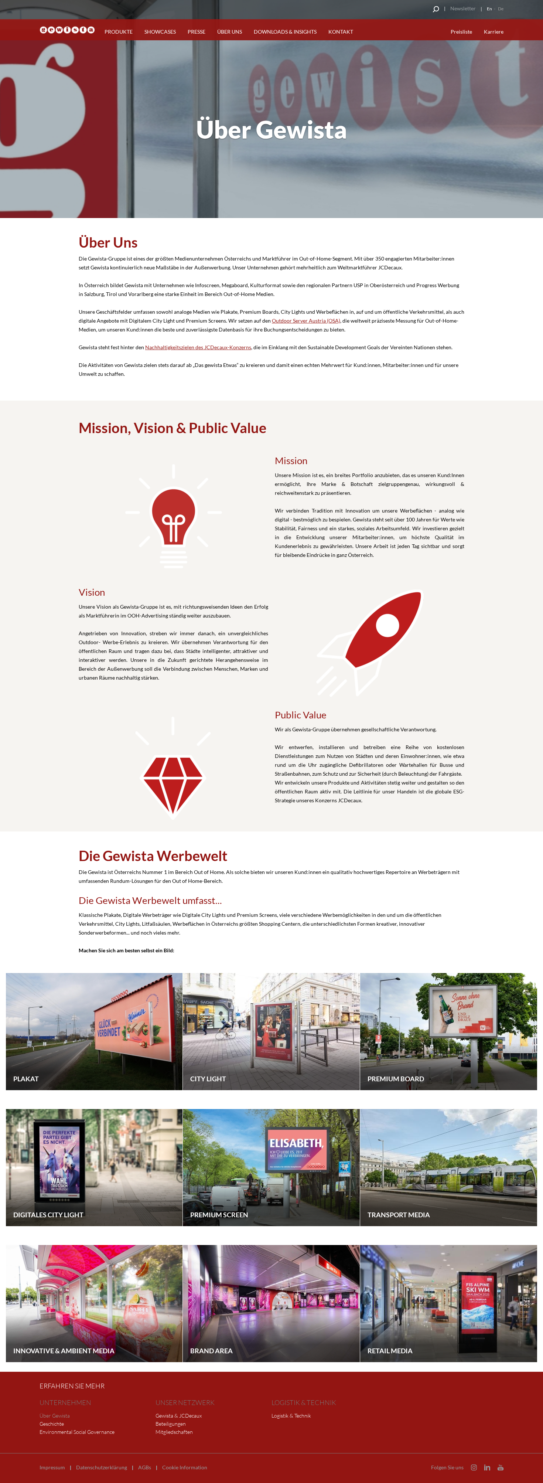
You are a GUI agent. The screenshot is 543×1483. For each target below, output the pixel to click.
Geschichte (52, 1424)
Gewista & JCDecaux (179, 1415)
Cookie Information (184, 1467)
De (500, 8)
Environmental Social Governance (77, 1432)
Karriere (493, 31)
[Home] (67, 30)
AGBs (144, 1467)
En (489, 8)
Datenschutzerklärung (101, 1467)
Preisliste (461, 31)
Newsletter (463, 8)
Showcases (160, 31)
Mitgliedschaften (174, 1432)
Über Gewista (55, 1415)
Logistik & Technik (291, 1415)
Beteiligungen (171, 1424)
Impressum (52, 1467)
